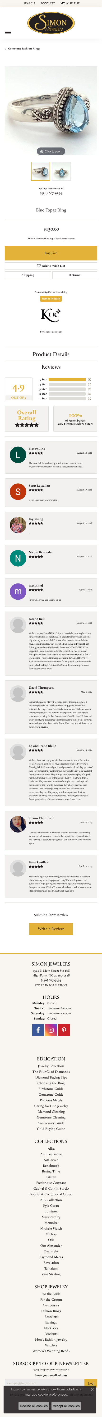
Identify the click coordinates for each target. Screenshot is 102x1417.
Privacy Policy (67, 1389)
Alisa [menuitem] (51, 1149)
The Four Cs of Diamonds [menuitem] (51, 1072)
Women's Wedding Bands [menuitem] (51, 1351)
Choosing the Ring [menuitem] (51, 1083)
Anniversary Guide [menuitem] (51, 1123)
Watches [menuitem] (51, 1345)
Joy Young (36, 519)
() (89, 379)
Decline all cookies (34, 1406)
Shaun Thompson (41, 818)
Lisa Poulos (37, 449)
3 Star (43, 389)
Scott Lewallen (39, 486)
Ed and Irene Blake (42, 746)
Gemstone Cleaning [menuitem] (51, 1117)
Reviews (51, 367)
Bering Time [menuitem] (51, 1171)
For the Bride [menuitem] (51, 1294)
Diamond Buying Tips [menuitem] (51, 1077)
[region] (51, 110)
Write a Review (51, 929)
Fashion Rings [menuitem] (51, 1311)
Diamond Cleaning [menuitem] (51, 1112)
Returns (74, 275)
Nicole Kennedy (40, 552)
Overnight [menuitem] (51, 1251)
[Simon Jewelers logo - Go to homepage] (51, 21)
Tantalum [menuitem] (51, 1268)
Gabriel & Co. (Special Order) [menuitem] (51, 1194)
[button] (29, 3)
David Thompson (41, 688)
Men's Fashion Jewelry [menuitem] (51, 1340)
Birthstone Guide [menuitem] (51, 1089)
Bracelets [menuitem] (51, 1317)
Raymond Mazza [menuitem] (51, 1257)
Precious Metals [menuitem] (51, 1100)
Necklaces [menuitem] (51, 1328)
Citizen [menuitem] (51, 1177)
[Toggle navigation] (8, 32)
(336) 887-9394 (51, 193)
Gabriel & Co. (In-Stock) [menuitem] (51, 1189)
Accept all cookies (66, 1406)
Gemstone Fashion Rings (24, 48)
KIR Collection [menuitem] (51, 1200)
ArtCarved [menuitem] (51, 1160)
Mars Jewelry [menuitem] (51, 1217)
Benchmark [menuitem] (51, 1166)
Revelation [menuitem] (51, 1263)
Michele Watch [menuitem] (51, 1228)
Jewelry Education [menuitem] (51, 1066)
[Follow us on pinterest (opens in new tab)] (64, 1030)
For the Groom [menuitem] (51, 1300)
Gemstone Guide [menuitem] (51, 1095)
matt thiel (36, 585)
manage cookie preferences (46, 1394)
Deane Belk (37, 619)
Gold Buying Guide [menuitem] (51, 1129)
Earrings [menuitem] (51, 1322)
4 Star (43, 384)
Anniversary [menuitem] (51, 1305)
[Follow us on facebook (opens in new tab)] (38, 1030)
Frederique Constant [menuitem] (51, 1183)
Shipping (28, 275)
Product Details (51, 354)
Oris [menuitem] (51, 1240)
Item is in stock (51, 298)
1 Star (43, 398)
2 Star (43, 394)
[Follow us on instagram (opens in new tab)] (51, 1030)
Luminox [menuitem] (51, 1211)
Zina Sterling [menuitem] (51, 1274)
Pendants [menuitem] (51, 1334)
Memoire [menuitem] (51, 1223)
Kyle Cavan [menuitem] (51, 1206)
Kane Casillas (38, 862)
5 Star (43, 379)
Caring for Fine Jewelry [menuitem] (51, 1106)
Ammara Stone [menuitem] (51, 1154)
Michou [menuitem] (51, 1234)
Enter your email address (51, 1375)
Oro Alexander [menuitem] (51, 1246)
